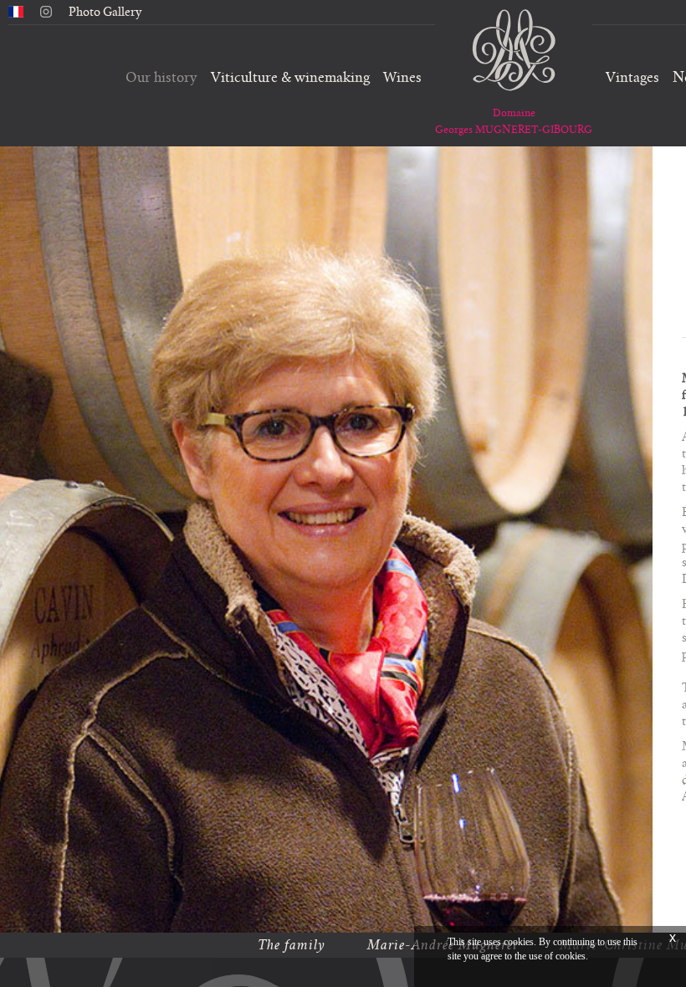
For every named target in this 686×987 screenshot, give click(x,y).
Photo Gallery (105, 11)
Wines (402, 77)
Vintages (632, 77)
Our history (161, 77)
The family (291, 945)
